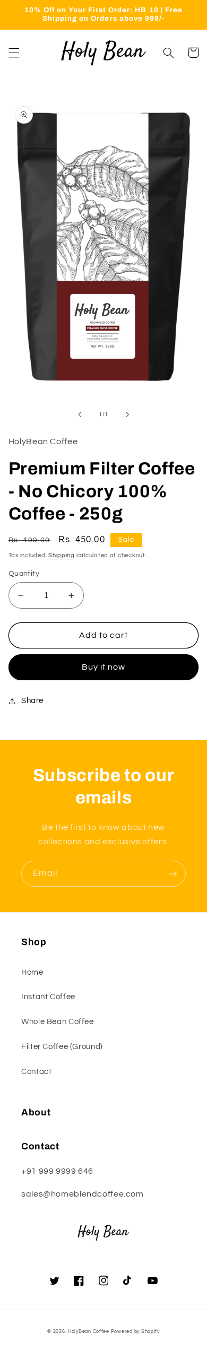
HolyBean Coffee (88, 1331)
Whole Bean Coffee (57, 1022)
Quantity (23, 573)
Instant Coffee (48, 997)
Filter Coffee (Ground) (62, 1047)
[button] (14, 52)
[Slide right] (127, 414)
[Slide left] (79, 414)
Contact (36, 1072)
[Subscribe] (173, 874)
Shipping (61, 555)
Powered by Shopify (135, 1331)
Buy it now (104, 667)
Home (32, 972)
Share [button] (32, 701)
